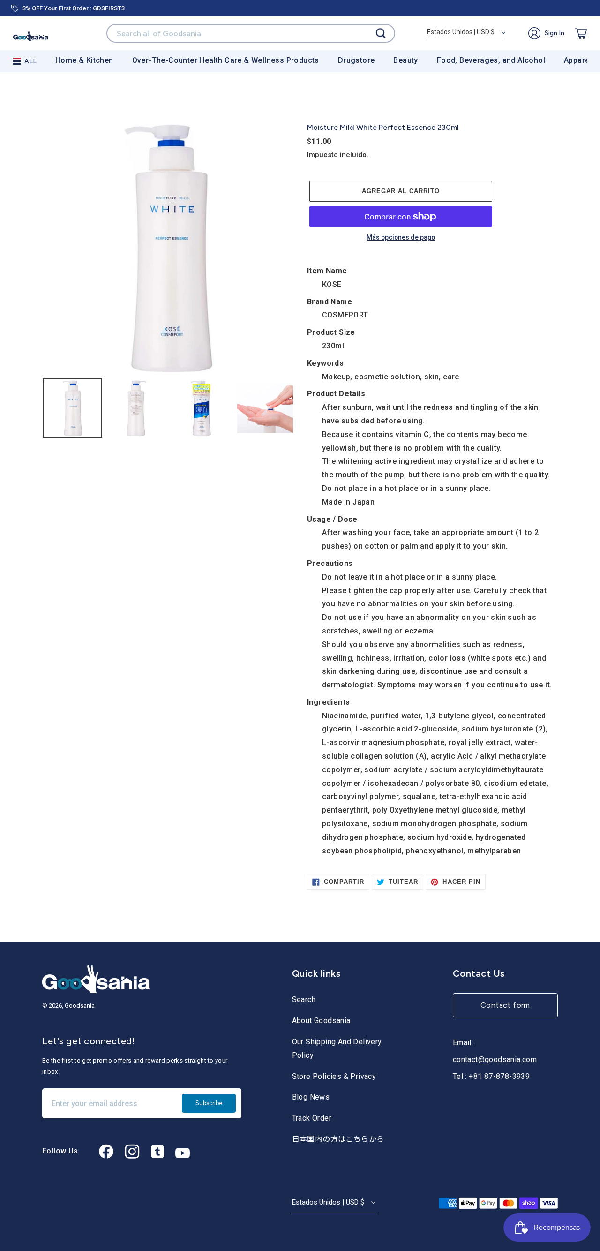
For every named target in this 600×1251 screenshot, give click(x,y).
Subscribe (208, 1103)
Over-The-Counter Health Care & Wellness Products (225, 60)
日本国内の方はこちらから (338, 1139)
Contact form (505, 1005)
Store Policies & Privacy (334, 1076)
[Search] (381, 33)
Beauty (405, 60)
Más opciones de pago (401, 237)
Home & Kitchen (84, 60)
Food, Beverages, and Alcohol (491, 60)
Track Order (311, 1118)
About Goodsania (321, 1020)
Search (303, 999)
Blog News (311, 1097)
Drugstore (356, 60)
